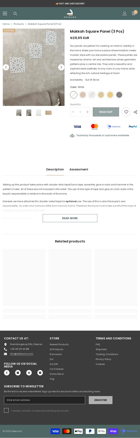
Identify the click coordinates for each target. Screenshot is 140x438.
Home (6, 24)
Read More (70, 218)
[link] (24, 311)
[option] (34, 67)
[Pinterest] (29, 372)
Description (55, 169)
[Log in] (125, 13)
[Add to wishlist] (126, 111)
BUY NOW (119, 3)
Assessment (78, 169)
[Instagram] (18, 372)
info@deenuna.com (21, 353)
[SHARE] (134, 112)
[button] (6, 67)
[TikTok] (40, 372)
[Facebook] (6, 372)
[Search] (15, 13)
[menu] (5, 13)
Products (19, 24)
